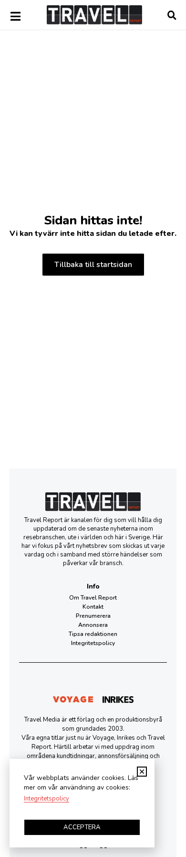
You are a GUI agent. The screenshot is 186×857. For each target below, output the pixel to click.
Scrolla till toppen (179, 806)
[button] (142, 771)
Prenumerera (93, 616)
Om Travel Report (93, 597)
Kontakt (93, 607)
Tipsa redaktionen (93, 634)
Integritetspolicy (93, 643)
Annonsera (93, 625)
